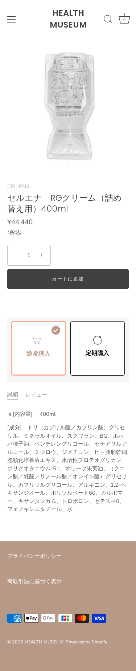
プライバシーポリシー (34, 556)
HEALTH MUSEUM (68, 18)
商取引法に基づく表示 (34, 581)
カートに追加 (68, 279)
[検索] (108, 20)
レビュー (36, 394)
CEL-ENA (18, 186)
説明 (12, 394)
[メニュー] (12, 19)
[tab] (16, 395)
